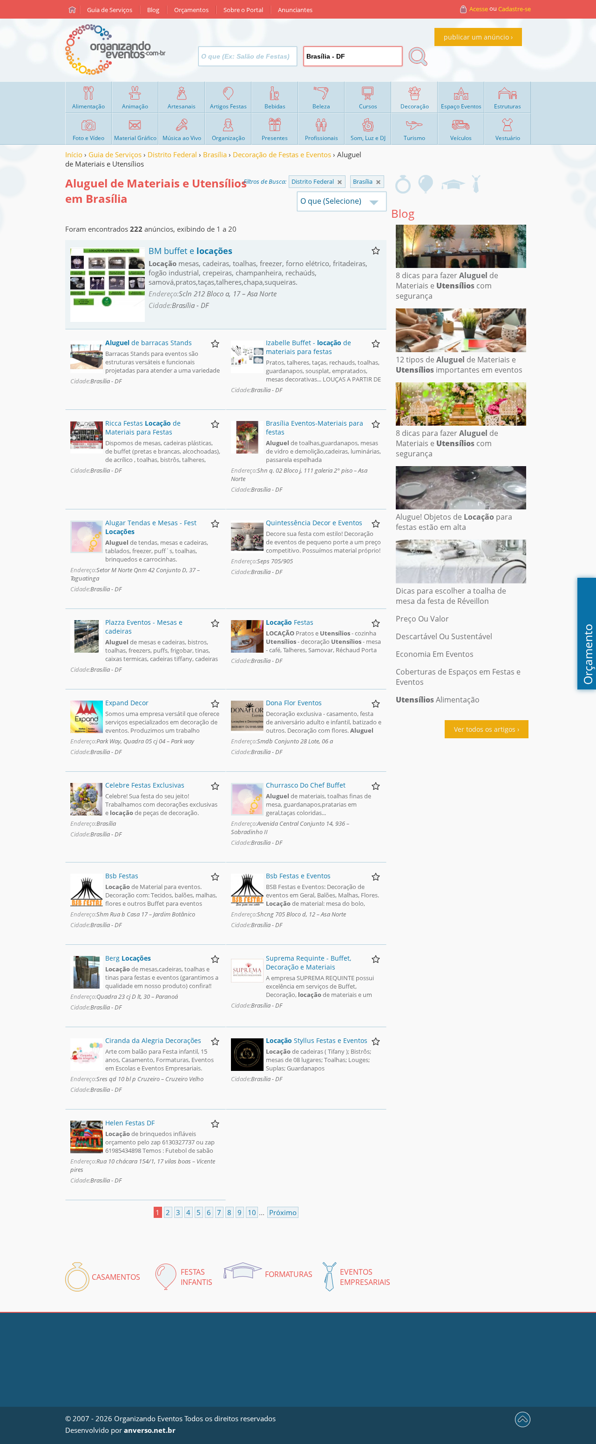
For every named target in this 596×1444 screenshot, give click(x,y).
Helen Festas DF (130, 1122)
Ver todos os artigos (484, 729)
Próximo (283, 1212)
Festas (289, 622)
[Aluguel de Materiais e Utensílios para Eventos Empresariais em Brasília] (476, 184)
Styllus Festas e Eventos (316, 1040)
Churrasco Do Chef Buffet (305, 785)
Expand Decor (127, 702)
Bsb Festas (121, 875)
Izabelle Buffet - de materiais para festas (308, 347)
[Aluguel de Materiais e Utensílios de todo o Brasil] (340, 182)
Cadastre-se (514, 9)
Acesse (478, 9)
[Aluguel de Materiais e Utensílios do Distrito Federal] (378, 182)
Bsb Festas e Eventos (298, 875)
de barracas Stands (148, 342)
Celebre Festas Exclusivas (144, 785)
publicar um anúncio (476, 37)
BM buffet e (190, 250)
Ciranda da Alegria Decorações (153, 1040)
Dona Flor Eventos (294, 702)
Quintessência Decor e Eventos (314, 522)
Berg (128, 958)
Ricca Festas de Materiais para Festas (143, 427)
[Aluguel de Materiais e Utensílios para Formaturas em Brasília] (453, 184)
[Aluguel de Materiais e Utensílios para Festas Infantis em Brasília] (426, 184)
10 (252, 1212)
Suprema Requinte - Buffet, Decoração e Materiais (308, 962)
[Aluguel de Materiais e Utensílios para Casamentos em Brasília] (403, 184)
